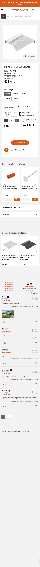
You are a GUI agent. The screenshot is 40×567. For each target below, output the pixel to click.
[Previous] (6, 42)
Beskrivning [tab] (20, 214)
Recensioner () (9, 78)
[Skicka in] (3, 16)
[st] (7, 199)
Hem (2, 432)
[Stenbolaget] (20, 10)
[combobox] (20, 16)
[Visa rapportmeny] (36, 322)
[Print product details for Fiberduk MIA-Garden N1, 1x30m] (33, 68)
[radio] (7, 94)
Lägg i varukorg (20, 143)
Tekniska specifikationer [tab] (20, 207)
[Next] (34, 42)
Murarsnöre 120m (10, 188)
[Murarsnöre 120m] (11, 175)
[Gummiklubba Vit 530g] (29, 175)
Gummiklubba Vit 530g (29, 188)
